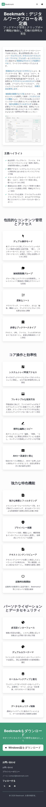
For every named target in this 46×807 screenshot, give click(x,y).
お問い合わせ (8, 767)
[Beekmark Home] (8, 4)
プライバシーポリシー (11, 772)
